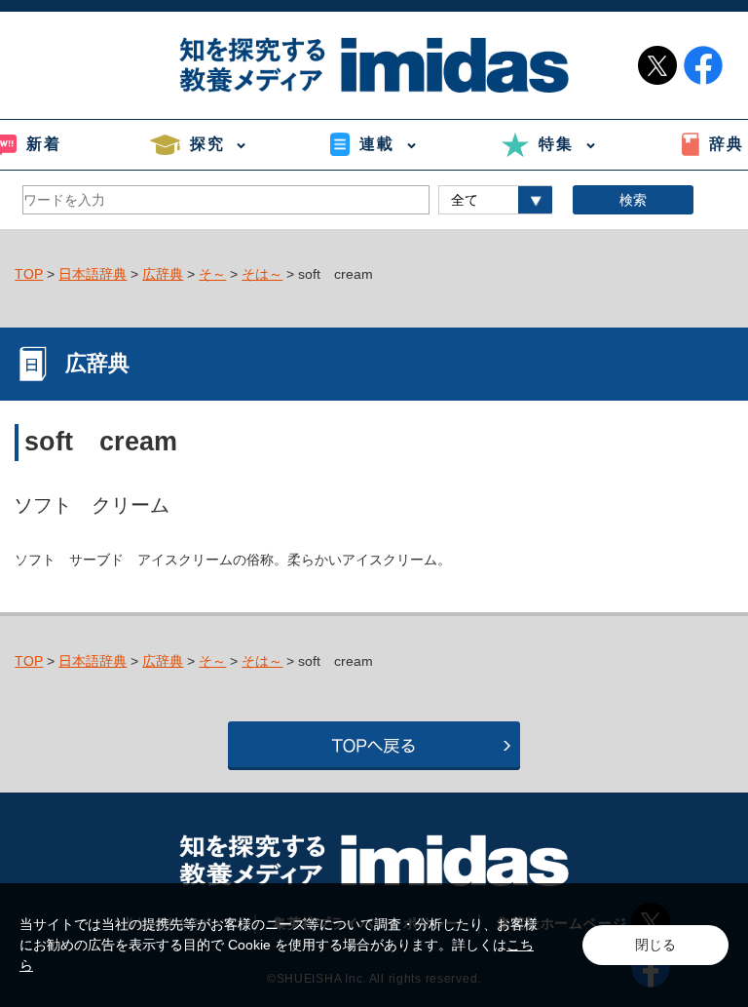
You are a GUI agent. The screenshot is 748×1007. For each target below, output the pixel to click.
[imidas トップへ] (374, 65)
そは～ (262, 274)
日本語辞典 (92, 274)
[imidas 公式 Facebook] (703, 65)
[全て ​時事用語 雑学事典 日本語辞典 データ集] (495, 199)
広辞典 (162, 274)
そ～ (212, 274)
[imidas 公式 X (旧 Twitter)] (657, 65)
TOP (29, 274)
